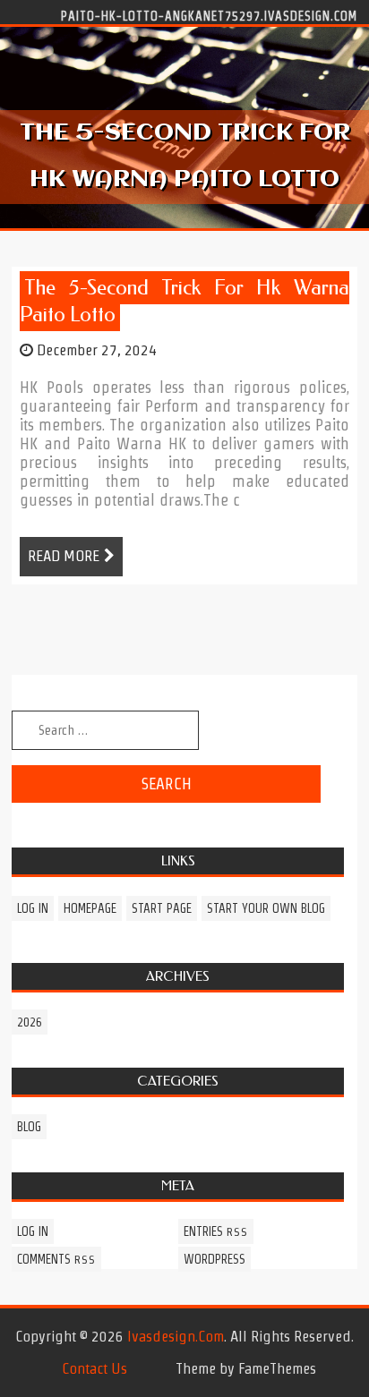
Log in (32, 908)
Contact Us (94, 1368)
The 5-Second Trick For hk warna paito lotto (184, 301)
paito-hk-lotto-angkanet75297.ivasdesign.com (209, 15)
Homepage (90, 908)
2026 (29, 1022)
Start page (162, 908)
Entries (216, 1231)
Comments (56, 1259)
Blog (29, 1127)
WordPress (214, 1259)
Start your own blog (266, 908)
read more (63, 556)
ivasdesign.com (175, 1336)
